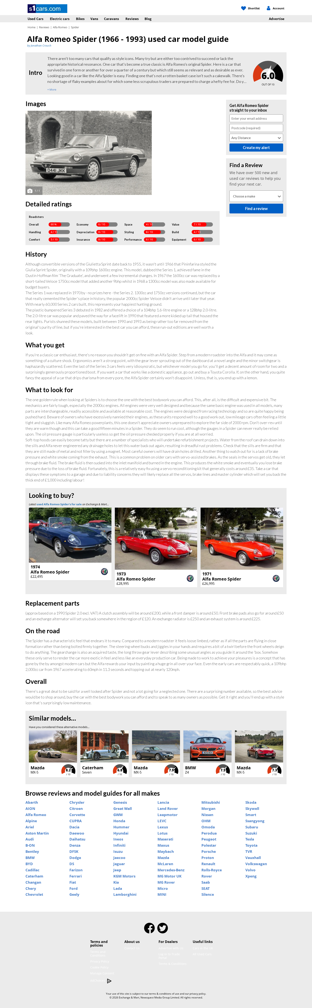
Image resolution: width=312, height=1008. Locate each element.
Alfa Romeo (60, 27)
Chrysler (76, 802)
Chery (30, 888)
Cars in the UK (203, 948)
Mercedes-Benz (170, 870)
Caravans (111, 19)
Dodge (75, 858)
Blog (148, 19)
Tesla (249, 839)
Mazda (163, 858)
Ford (73, 888)
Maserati (165, 839)
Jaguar (119, 864)
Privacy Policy (99, 961)
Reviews (132, 19)
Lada (117, 888)
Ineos (118, 839)
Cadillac (32, 870)
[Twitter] (162, 931)
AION (30, 808)
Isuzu (118, 851)
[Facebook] (149, 931)
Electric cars (59, 19)
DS (71, 864)
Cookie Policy (99, 967)
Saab (205, 882)
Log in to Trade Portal (169, 956)
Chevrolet (34, 894)
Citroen (76, 808)
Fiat (72, 882)
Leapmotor (167, 815)
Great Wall (122, 808)
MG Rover (166, 882)
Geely (74, 894)
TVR (248, 851)
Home (31, 27)
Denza (74, 845)
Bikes (80, 19)
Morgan (208, 808)
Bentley (32, 851)
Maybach (165, 851)
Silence (207, 894)
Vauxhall (253, 858)
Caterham (34, 876)
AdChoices (98, 980)
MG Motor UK (169, 876)
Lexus (162, 827)
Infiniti (119, 845)
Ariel (29, 827)
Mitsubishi (210, 802)
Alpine (31, 821)
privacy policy (197, 993)
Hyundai (120, 833)
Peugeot (208, 839)
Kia (116, 882)
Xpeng (251, 876)
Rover (206, 876)
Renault (208, 864)
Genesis (120, 802)
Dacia (74, 827)
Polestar (208, 845)
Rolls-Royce (211, 870)
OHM (206, 821)
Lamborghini (124, 894)
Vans (94, 19)
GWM (118, 815)
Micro (162, 888)
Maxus (163, 845)
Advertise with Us (171, 948)
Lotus (162, 833)
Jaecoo (119, 858)
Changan (33, 882)
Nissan (207, 815)
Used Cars (35, 19)
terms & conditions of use (164, 993)
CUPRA (75, 821)
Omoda (208, 827)
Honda (119, 821)
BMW (30, 858)
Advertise (276, 19)
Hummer (121, 827)
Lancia (163, 802)
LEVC (161, 821)
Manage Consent (102, 973)
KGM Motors (124, 876)
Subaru (251, 827)
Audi (29, 839)
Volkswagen (256, 864)
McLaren (165, 864)
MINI (161, 894)
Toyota (251, 845)
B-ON (30, 845)
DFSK (73, 851)
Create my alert (256, 147)
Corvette (77, 815)
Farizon (76, 870)
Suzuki (251, 833)
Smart (250, 815)
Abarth (31, 802)
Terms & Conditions (173, 964)
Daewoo (76, 833)
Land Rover (167, 808)
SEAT (205, 888)
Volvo (250, 870)
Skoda (250, 802)
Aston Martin (37, 833)
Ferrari (75, 876)
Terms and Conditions (97, 953)
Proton (207, 858)
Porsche (208, 851)
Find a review (256, 208)
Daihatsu (77, 839)
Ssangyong (254, 821)
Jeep (117, 870)
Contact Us (132, 948)
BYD (29, 864)
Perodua (209, 833)
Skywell (252, 808)
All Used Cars (202, 954)
